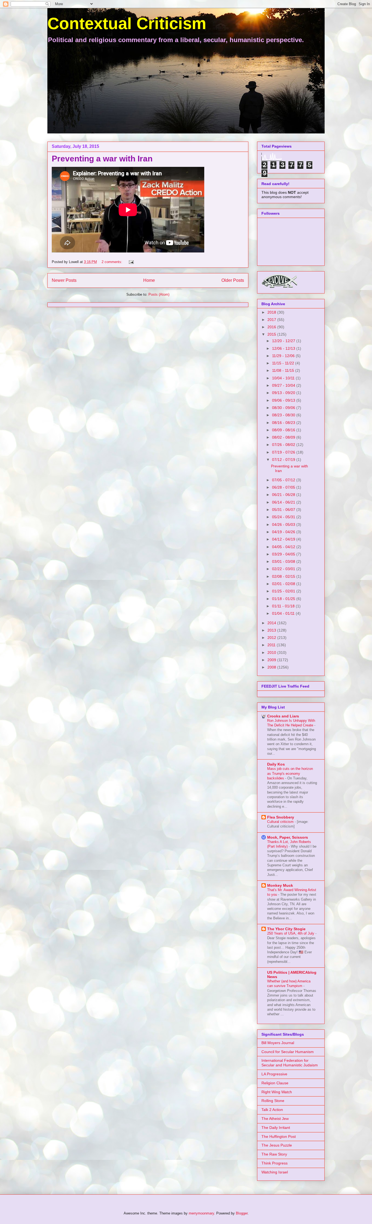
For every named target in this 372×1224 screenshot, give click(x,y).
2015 (272, 334)
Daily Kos (276, 764)
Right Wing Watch (276, 1092)
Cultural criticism (281, 822)
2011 (272, 645)
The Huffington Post (278, 1136)
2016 (272, 327)
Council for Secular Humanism (287, 1052)
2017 (272, 319)
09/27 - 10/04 (284, 385)
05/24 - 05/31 (284, 517)
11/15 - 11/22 (283, 363)
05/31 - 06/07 (284, 509)
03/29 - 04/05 (284, 554)
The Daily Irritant (275, 1127)
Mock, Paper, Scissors (287, 837)
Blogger (242, 1213)
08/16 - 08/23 (284, 422)
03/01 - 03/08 (284, 561)
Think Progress (274, 1163)
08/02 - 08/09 (284, 437)
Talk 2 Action (272, 1109)
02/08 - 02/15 (284, 576)
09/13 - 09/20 (284, 393)
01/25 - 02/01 (284, 591)
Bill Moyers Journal (277, 1043)
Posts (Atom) (158, 294)
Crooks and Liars (283, 716)
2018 (272, 312)
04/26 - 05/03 (284, 524)
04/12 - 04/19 (284, 539)
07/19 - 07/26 (284, 452)
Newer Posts (64, 280)
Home (149, 280)
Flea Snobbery (280, 817)
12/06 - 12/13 (284, 348)
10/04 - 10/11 (284, 378)
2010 (272, 652)
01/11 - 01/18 (284, 606)
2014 (272, 623)
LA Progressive (274, 1074)
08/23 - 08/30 (284, 415)
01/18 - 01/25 (284, 599)
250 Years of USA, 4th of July (291, 933)
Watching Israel (274, 1172)
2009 (272, 660)
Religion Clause (274, 1083)
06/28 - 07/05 (284, 487)
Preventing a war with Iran (102, 158)
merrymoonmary (201, 1213)
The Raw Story (274, 1154)
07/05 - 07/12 (284, 480)
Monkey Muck (280, 885)
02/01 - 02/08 (284, 584)
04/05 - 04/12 (284, 547)
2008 (272, 667)
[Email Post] (131, 262)
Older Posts (232, 280)
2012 (272, 637)
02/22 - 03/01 (284, 569)
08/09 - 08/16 (284, 430)
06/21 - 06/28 (284, 494)
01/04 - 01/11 (284, 613)
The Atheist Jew (275, 1118)
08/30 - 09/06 (284, 407)
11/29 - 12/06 (284, 356)
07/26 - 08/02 (284, 444)
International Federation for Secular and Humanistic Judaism (289, 1062)
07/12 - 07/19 (284, 459)
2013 (272, 630)
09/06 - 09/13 (284, 400)
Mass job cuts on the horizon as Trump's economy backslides (290, 773)
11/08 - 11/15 (283, 370)
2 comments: (112, 262)
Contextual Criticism (126, 23)
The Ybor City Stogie (286, 929)
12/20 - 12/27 (284, 341)
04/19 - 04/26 (284, 532)
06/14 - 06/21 (284, 502)
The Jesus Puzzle (276, 1145)
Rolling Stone (272, 1100)
